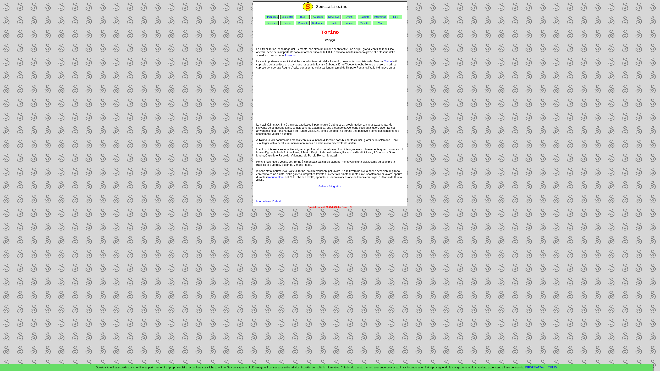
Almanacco (272, 16)
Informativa (263, 201)
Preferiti (276, 201)
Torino (388, 61)
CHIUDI (553, 367)
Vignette (364, 23)
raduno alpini (276, 177)
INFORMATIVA (534, 367)
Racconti (302, 23)
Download (333, 16)
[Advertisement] (330, 96)
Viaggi (349, 23)
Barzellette (287, 16)
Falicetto (364, 16)
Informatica (380, 16)
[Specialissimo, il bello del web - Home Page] (308, 10)
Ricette (333, 23)
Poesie (287, 23)
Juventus (289, 55)
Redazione (318, 23)
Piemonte (272, 23)
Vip (380, 23)
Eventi (349, 16)
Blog (302, 16)
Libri (395, 16)
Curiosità (318, 16)
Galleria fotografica (330, 186)
